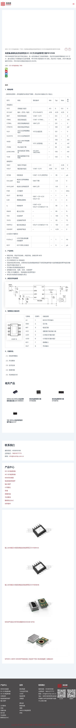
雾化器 (21, 703)
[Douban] (38, 76)
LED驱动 (7, 487)
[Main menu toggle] (74, 4)
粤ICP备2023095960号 (50, 725)
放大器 (2, 713)
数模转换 (22, 705)
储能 (20, 708)
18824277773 (16, 453)
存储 (6, 491)
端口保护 (8, 484)
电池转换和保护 (10, 481)
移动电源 (22, 689)
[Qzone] (38, 74)
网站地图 (62, 725)
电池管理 (22, 696)
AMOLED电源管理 (25, 710)
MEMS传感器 (9, 478)
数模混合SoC (9, 500)
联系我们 (41, 685)
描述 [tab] (6, 85)
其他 (20, 713)
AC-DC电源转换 (10, 474)
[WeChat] (38, 69)
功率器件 (8, 504)
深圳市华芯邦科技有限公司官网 (32, 725)
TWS (21, 49)
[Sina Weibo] (38, 71)
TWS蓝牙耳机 (23, 691)
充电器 (21, 698)
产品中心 (3, 685)
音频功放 (8, 494)
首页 (6, 49)
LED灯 (21, 693)
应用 (21, 685)
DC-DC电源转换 (10, 471)
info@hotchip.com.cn (16, 456)
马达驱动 (8, 497)
